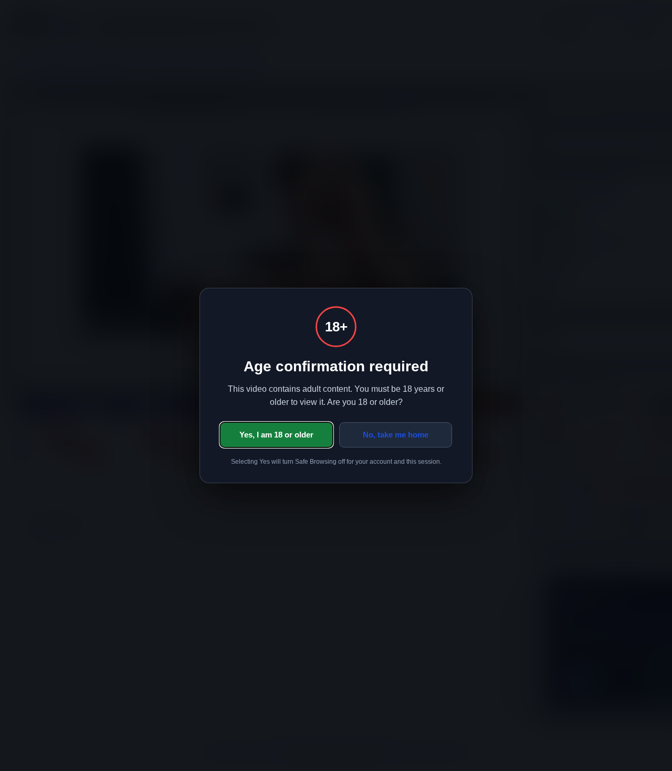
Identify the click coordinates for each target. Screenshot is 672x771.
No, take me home (395, 434)
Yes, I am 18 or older (276, 434)
